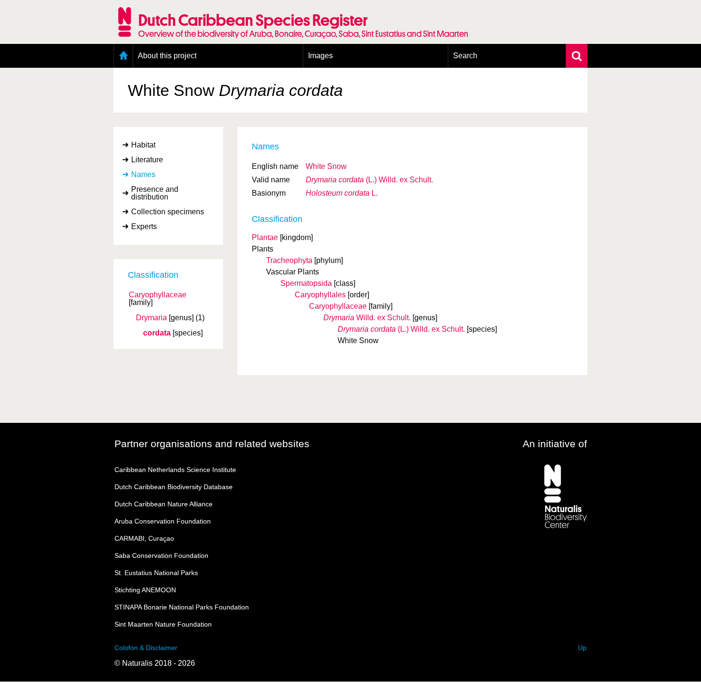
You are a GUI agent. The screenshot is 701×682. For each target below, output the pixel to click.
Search (465, 56)
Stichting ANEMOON (145, 590)
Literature (147, 160)
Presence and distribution (154, 193)
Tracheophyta (289, 260)
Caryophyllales (320, 295)
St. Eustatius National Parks (156, 573)
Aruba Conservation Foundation (162, 521)
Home (123, 56)
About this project (167, 56)
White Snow (326, 166)
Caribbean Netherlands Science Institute (175, 469)
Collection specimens (167, 212)
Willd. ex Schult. (367, 318)
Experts (144, 226)
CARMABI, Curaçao (144, 538)
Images (320, 56)
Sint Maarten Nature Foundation (163, 624)
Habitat (143, 145)
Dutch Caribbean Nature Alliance (163, 504)
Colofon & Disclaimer (145, 647)
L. (342, 193)
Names (143, 174)
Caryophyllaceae (157, 295)
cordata (157, 333)
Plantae (265, 237)
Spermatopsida (306, 283)
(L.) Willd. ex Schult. (369, 180)
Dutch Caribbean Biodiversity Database (173, 487)
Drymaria (151, 318)
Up (582, 647)
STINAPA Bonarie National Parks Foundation (181, 607)
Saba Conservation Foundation (161, 555)
